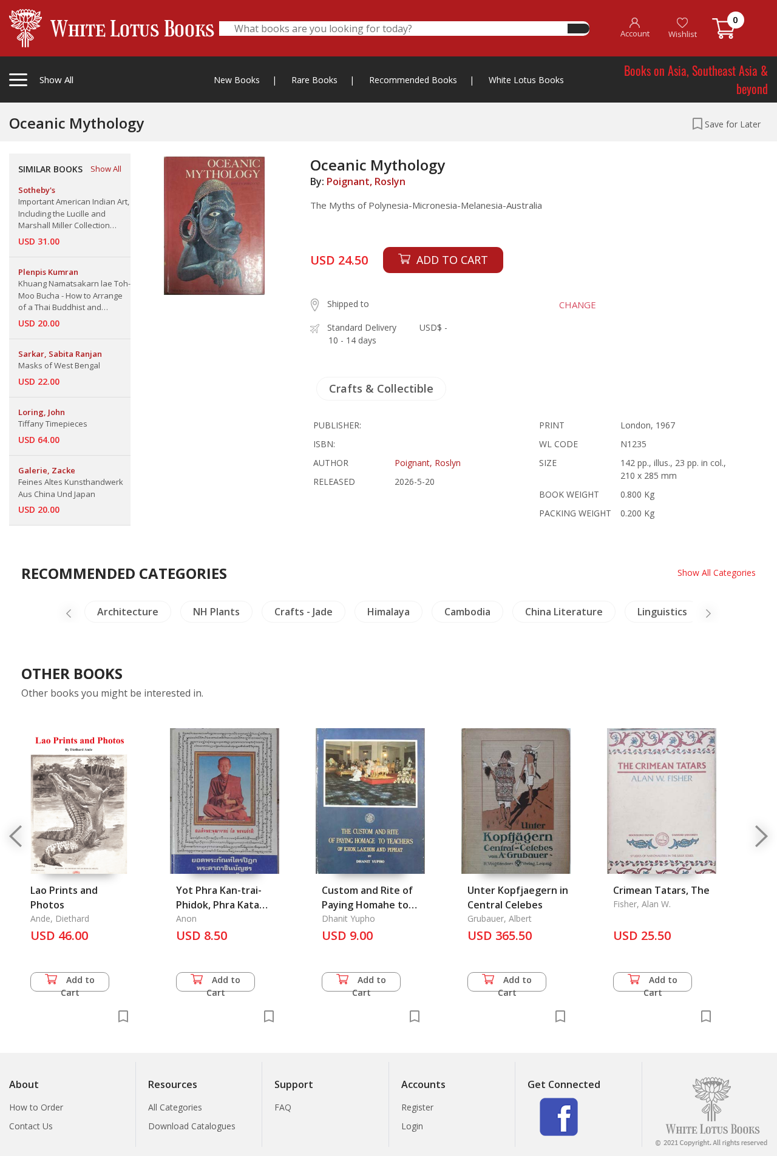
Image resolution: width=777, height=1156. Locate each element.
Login (412, 1126)
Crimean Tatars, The (661, 890)
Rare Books (314, 80)
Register (417, 1107)
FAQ (282, 1107)
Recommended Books (413, 80)
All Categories (175, 1107)
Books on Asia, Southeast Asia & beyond (696, 79)
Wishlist (682, 34)
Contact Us (31, 1126)
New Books (237, 80)
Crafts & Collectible (381, 388)
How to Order (36, 1107)
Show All (105, 168)
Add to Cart (78, 983)
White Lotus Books (526, 80)
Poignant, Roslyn (366, 181)
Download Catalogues (192, 1126)
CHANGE (577, 305)
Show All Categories (716, 572)
